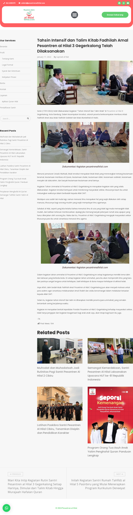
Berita (2, 83)
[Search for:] (15, 118)
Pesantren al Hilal (114, 111)
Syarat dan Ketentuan (11, 71)
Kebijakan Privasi (9, 77)
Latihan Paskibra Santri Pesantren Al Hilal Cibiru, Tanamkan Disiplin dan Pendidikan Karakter (59, 429)
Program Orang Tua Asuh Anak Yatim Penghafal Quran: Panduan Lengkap (109, 451)
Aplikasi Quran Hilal (10, 101)
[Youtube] (128, 3)
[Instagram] (123, 3)
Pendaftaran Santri (8, 107)
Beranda (3, 46)
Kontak (3, 89)
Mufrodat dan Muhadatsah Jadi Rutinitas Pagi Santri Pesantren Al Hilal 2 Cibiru (58, 371)
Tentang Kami (8, 58)
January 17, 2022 (44, 57)
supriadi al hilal (62, 57)
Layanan (3, 95)
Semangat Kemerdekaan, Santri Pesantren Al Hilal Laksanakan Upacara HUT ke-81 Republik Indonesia (108, 373)
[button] (74, 14)
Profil (2, 52)
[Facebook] (119, 3)
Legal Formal (7, 65)
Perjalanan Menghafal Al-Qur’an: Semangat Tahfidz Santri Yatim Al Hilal (14, 195)
